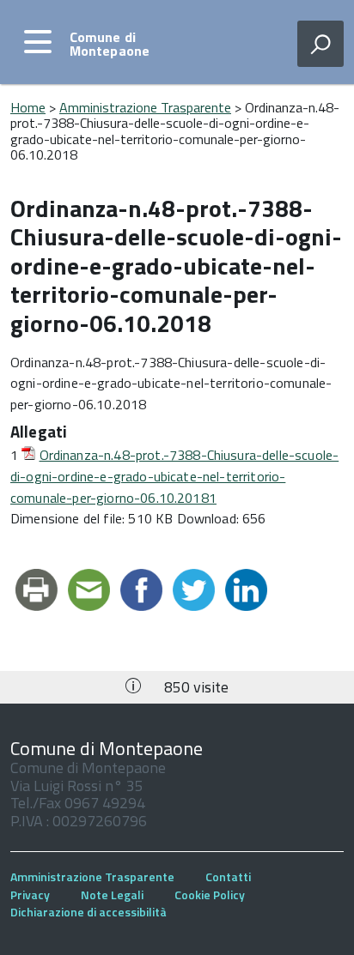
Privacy (30, 894)
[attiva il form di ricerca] (320, 44)
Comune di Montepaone (110, 43)
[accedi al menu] (38, 42)
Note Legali (112, 894)
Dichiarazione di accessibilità (88, 912)
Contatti (228, 876)
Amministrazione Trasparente (145, 107)
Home (28, 107)
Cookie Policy (209, 894)
